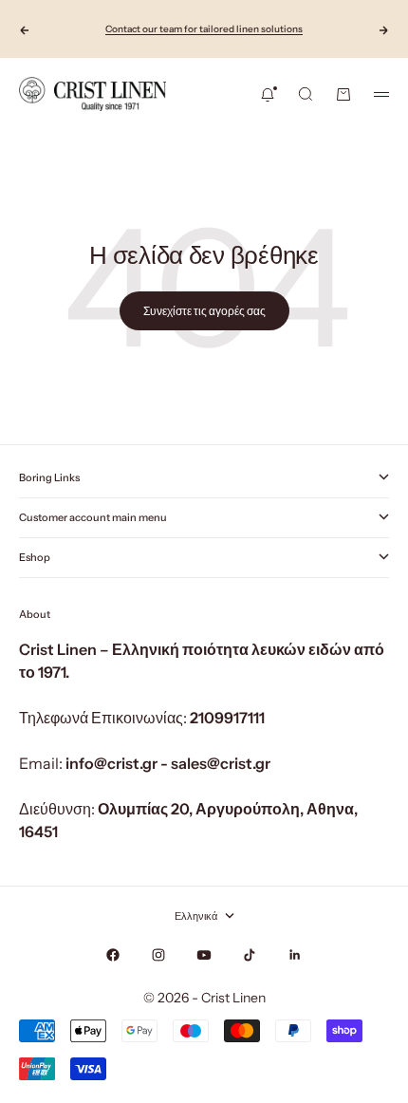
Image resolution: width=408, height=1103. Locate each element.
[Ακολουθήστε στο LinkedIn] (295, 955)
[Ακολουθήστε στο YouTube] (204, 955)
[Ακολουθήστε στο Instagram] (158, 955)
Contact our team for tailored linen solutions (204, 29)
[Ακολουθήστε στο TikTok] (249, 955)
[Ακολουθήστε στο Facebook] (113, 955)
